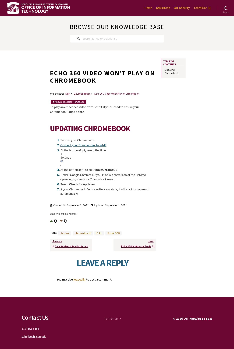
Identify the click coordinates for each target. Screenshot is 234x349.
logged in (79, 279)
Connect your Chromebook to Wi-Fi (83, 145)
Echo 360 (113, 233)
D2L (99, 233)
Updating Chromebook (172, 71)
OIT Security (182, 8)
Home (148, 8)
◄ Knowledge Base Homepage (68, 101)
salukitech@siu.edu (33, 336)
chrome (64, 233)
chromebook (83, 233)
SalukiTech (163, 8)
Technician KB (202, 8)
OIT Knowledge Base (198, 319)
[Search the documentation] (78, 38)
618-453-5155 (30, 329)
